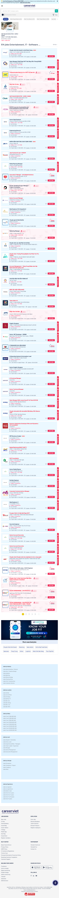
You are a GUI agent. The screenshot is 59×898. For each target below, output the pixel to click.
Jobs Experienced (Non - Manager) (11, 743)
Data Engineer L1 (14, 502)
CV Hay (3, 821)
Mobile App (4, 831)
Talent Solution (34, 823)
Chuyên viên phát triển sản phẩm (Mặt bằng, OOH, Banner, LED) (25, 411)
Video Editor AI (14, 300)
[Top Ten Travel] (5, 281)
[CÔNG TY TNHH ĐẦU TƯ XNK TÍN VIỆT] (5, 359)
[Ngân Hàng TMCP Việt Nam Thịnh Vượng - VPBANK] (5, 337)
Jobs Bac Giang (7, 702)
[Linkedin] (33, 876)
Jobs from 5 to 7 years (8, 794)
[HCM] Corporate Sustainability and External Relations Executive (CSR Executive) (19, 107)
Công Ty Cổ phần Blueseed (16, 165)
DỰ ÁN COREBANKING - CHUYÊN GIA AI (20, 590)
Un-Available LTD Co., (15, 438)
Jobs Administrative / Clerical (10, 669)
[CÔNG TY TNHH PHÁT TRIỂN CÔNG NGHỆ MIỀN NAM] (5, 515)
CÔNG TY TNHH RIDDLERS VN (16, 188)
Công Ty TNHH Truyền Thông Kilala (18, 291)
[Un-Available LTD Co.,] (5, 438)
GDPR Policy (4, 849)
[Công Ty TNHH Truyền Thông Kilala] (5, 292)
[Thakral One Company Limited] (5, 200)
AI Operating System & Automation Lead (20, 356)
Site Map (3, 833)
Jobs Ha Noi (6, 693)
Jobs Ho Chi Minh (7, 695)
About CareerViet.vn (6, 845)
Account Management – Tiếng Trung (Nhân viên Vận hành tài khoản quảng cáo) (23, 266)
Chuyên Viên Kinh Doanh (10, 647)
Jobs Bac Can (6, 700)
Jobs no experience (8, 789)
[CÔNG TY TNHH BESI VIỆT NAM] (5, 460)
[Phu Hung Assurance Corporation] (5, 211)
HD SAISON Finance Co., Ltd (16, 154)
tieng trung (14, 651)
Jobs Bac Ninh (6, 706)
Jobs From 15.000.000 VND (9, 724)
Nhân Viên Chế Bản (15, 311)
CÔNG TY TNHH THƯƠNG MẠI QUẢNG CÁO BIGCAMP (22, 369)
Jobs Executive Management (10, 751)
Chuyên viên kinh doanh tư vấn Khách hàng (23, 50)
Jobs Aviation (6, 673)
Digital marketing (5, 870)
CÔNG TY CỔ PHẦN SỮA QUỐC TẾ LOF (18, 176)
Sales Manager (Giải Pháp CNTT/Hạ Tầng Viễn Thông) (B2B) (25, 61)
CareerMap (4, 825)
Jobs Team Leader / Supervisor (11, 745)
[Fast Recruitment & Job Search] (29, 5)
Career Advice (4, 827)
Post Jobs (33, 819)
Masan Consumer (14, 221)
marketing (21, 647)
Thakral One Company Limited (17, 199)
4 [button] (32, 614)
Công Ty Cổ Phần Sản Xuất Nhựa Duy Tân (19, 569)
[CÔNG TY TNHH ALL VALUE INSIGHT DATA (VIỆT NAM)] (5, 256)
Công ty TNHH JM (14, 143)
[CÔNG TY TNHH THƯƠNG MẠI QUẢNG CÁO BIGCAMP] (5, 369)
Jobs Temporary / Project (9, 765)
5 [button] (35, 614)
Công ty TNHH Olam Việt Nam (16, 492)
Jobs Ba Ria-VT (7, 698)
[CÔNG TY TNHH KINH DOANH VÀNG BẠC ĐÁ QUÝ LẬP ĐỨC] (5, 326)
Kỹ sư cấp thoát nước (41, 647)
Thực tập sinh (50, 651)
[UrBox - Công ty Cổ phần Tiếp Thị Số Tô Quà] (5, 526)
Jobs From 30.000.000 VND (10, 728)
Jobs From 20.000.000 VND (10, 726)
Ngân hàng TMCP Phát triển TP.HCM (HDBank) (20, 593)
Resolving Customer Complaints (9, 857)
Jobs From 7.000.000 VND (9, 720)
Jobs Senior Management (9, 749)
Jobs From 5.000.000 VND (9, 718)
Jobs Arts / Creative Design (9, 671)
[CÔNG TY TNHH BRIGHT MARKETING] (5, 450)
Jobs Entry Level (7, 742)
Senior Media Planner (15, 469)
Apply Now (51, 56)
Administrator (4, 880)
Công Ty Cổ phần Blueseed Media (17, 536)
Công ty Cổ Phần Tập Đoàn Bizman (18, 401)
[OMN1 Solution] (5, 580)
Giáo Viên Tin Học (14, 84)
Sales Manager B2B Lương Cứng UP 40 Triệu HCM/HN (24, 400)
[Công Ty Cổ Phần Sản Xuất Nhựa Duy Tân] (5, 570)
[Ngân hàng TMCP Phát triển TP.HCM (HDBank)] (5, 593)
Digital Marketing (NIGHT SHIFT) (18, 447)
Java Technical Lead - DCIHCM (18, 152)
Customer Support (5, 859)
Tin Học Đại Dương (14, 86)
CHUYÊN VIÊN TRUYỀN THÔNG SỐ (19, 278)
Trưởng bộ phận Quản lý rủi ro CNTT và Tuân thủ (22, 72)
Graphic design (5, 872)
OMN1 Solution (13, 581)
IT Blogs (3, 829)
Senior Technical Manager (17, 389)
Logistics (28, 651)
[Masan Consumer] (5, 222)
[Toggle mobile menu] (2, 6)
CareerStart (4, 836)
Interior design (5, 868)
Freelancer (4, 866)
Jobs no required (7, 787)
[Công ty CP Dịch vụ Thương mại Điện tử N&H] (5, 122)
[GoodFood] (5, 426)
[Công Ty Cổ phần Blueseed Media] (5, 537)
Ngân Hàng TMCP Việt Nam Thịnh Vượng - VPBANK (21, 336)
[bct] (29, 894)
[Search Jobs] (56, 10)
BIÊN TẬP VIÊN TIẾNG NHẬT (17, 289)
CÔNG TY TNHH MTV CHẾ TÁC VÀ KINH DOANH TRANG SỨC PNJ (23, 244)
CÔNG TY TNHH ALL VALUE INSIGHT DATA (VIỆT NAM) (22, 257)
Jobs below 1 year (7, 791)
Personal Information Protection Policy (11, 855)
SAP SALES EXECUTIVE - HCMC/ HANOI (20, 96)
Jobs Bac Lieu (6, 704)
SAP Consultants (14, 458)
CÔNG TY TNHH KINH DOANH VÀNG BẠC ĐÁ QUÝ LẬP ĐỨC (23, 325)
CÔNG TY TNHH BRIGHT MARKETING (18, 449)
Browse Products (35, 825)
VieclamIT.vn (34, 847)
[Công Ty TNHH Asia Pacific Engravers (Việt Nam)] (5, 314)
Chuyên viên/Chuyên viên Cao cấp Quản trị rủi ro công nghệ (25, 557)
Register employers (35, 827)
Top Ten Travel (13, 280)
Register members (5, 838)
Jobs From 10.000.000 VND (9, 722)
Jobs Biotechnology (8, 677)
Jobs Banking (6, 675)
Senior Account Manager (16, 198)
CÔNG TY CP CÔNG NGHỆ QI (16, 63)
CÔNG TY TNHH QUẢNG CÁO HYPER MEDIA (19, 269)
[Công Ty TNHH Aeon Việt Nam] (5, 109)
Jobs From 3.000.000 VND (9, 716)
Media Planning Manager (16, 163)
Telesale (3, 876)
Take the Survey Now (25, 2)
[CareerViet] (5, 380)
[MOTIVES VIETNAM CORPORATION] (5, 348)
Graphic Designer (14, 323)
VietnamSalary (5, 823)
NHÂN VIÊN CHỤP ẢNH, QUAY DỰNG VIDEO (22, 141)
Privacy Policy (4, 847)
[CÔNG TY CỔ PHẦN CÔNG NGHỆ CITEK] (5, 98)
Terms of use (4, 853)
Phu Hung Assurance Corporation (17, 210)
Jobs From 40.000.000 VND (10, 730)
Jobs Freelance (7, 767)
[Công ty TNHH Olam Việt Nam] (5, 493)
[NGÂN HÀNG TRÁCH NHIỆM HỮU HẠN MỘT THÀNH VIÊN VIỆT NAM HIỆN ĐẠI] (5, 559)
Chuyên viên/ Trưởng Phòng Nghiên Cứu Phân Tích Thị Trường (24, 254)
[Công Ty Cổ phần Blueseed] (5, 166)
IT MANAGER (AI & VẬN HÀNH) (18, 345)
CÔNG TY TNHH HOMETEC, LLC (17, 233)
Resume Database (35, 821)
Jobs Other (5, 769)
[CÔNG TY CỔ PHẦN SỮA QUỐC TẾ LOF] (5, 177)
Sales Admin (30, 647)
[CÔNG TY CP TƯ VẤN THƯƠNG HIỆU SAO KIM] (5, 52)
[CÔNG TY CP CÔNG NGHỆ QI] (5, 64)
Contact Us (33, 849)
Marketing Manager (15, 231)
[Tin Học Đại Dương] (5, 86)
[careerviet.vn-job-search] (36, 867)
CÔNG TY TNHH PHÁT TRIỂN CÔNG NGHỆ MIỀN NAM (21, 514)
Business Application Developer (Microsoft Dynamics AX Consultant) (24, 424)
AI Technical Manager (15, 378)
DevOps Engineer (14, 480)
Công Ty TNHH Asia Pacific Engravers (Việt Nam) (21, 314)
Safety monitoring (5, 874)
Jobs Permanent (7, 763)
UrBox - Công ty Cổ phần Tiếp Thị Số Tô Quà (20, 525)
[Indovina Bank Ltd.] (5, 75)
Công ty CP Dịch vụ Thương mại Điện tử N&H (20, 121)
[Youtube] (36, 876)
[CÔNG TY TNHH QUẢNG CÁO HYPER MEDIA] (5, 268)
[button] (57, 1)
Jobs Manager (6, 747)
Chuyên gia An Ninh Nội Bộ (17, 220)
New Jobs (3, 819)
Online (21, 651)
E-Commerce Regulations (7, 851)
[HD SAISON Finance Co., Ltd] (5, 155)
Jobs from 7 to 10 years (8, 796)
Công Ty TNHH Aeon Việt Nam (17, 110)
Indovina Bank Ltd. (14, 75)
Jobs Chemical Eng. (8, 679)
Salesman (6, 651)
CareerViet (12, 380)
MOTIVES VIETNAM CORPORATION (18, 347)
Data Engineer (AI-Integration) (18, 209)
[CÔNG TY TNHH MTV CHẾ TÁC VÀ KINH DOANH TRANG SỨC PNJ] (5, 245)
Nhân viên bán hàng (38, 651)
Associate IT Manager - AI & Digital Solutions (21, 174)
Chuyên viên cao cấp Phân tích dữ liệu (20, 243)
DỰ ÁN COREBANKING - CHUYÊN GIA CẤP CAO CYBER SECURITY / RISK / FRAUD (21, 603)
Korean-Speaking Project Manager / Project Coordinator (19, 186)
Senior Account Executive (17, 535)
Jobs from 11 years (7, 798)
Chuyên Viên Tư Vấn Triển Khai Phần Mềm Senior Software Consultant (20, 578)
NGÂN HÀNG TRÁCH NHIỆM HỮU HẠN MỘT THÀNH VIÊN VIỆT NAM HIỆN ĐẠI (25, 558)
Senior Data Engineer (15, 119)
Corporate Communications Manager (19, 491)
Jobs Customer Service (9, 683)
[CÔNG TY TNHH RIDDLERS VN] (5, 188)
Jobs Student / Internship (9, 740)
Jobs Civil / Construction (9, 681)
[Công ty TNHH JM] (5, 144)
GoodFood (12, 426)
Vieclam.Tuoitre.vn (35, 845)
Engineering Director (15, 130)
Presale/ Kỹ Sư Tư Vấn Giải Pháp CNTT (20, 513)
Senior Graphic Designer (16, 367)
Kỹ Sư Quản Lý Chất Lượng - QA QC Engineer (21, 568)
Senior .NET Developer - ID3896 (18, 334)
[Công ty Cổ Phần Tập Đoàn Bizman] (5, 402)
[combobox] (27, 10)
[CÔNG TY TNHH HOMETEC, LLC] (5, 233)
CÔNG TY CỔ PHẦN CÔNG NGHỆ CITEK (18, 97)
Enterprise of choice (11, 14)
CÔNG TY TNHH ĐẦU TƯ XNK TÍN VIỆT (18, 358)
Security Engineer (14, 524)
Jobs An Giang (6, 696)
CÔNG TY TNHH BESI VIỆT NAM (17, 460)
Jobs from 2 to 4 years (8, 792)
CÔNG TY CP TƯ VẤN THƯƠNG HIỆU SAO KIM (20, 52)
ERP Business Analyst (17, 436)
